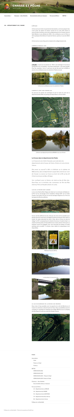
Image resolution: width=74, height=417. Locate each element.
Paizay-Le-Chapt (37, 363)
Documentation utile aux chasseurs (38, 15)
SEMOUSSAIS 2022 (38, 370)
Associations (7, 15)
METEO (64, 15)
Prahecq (35, 365)
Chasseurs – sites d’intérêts (20, 15)
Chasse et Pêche (26, 5)
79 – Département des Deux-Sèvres (41, 396)
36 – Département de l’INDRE (40, 391)
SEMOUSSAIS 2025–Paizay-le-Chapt (42, 378)
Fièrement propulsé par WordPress (25, 410)
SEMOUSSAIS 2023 (38, 373)
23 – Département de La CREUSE (41, 388)
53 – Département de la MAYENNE (41, 394)
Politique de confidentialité (38, 402)
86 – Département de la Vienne (40, 399)
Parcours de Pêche (54, 15)
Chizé (34, 360)
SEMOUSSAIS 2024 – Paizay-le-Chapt (42, 375)
